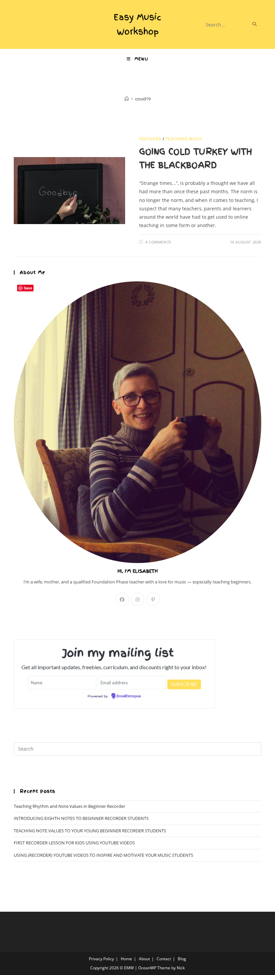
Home (126, 959)
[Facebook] (122, 599)
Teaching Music (184, 139)
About (144, 959)
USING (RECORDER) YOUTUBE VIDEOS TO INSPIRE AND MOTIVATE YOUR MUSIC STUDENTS (103, 855)
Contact (164, 959)
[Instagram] (137, 599)
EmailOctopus (129, 696)
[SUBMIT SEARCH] (255, 24)
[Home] (126, 99)
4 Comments (158, 242)
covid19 (143, 99)
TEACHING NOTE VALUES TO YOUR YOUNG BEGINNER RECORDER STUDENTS (90, 831)
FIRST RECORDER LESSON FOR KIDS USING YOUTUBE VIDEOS (74, 843)
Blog (182, 959)
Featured (150, 139)
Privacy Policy (101, 959)
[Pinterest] (153, 599)
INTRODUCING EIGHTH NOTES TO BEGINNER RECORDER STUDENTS (81, 818)
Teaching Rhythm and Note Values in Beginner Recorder (69, 806)
